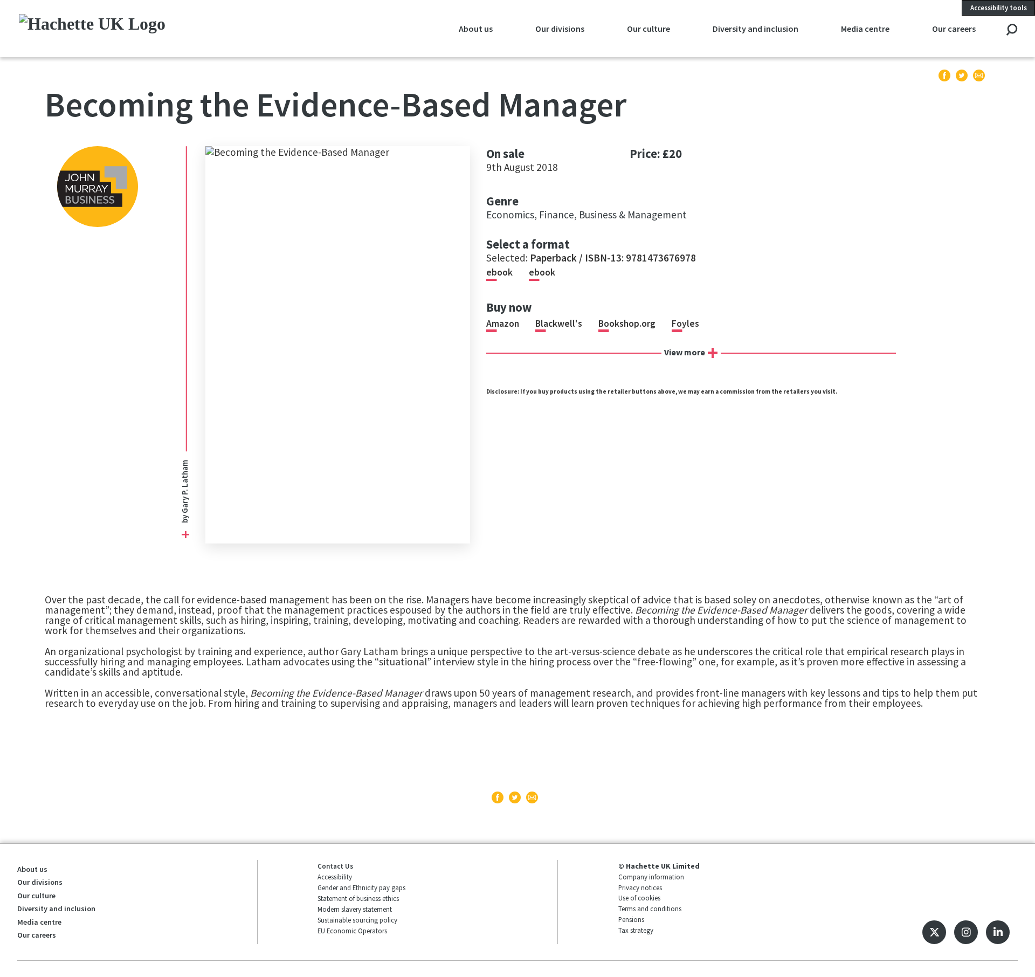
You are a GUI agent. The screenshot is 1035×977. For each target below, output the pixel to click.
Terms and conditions (649, 908)
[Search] (1011, 30)
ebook (499, 272)
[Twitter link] (934, 932)
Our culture (648, 28)
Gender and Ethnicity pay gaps (361, 887)
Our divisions (559, 28)
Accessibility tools (998, 7)
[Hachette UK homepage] (113, 28)
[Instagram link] (966, 932)
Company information (651, 876)
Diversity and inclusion (755, 28)
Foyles (685, 323)
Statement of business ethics (358, 898)
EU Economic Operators (352, 930)
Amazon (502, 323)
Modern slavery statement (355, 909)
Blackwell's (558, 323)
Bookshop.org (627, 323)
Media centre (865, 28)
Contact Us (335, 866)
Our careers (954, 28)
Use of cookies (639, 897)
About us (476, 28)
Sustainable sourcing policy (357, 920)
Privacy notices (640, 887)
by (185, 518)
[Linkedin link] (998, 932)
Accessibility (335, 876)
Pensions (631, 919)
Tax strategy (635, 930)
